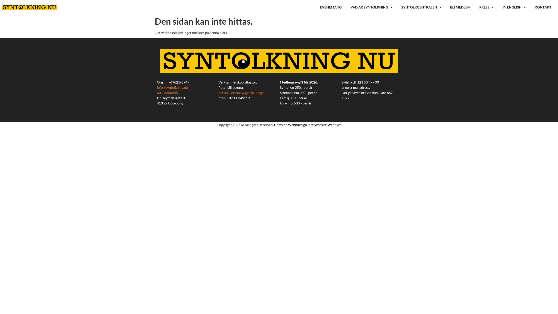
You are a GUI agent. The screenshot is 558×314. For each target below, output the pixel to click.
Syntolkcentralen (419, 7)
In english (512, 7)
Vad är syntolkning (369, 7)
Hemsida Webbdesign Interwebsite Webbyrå (307, 125)
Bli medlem (460, 7)
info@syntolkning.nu (172, 87)
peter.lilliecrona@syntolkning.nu (242, 92)
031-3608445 (167, 92)
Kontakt (543, 7)
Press (484, 7)
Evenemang (331, 7)
